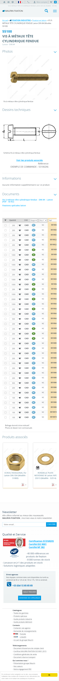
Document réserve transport (24, 657)
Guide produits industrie (23, 619)
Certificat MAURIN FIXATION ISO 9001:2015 (30, 651)
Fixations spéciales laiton (14, 206)
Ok (49, 675)
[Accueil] (4, 2)
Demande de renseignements (25, 631)
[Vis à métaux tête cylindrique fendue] (29, 79)
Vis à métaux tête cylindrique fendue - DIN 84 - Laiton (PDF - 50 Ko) (27, 201)
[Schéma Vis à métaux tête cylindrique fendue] (29, 134)
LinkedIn (23, 637)
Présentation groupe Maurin (24, 663)
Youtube (23, 634)
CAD (27, 225)
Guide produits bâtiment (23, 622)
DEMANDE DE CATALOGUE (29, 598)
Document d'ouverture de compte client (29, 648)
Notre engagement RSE (22, 669)
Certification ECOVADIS (41, 541)
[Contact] (8, 2)
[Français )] (20, 2)
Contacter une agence (22, 628)
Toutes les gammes (21, 613)
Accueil (5, 20)
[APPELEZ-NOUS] (28, 2)
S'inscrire (51, 524)
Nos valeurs (18, 666)
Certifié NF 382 (37, 547)
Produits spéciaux (20, 616)
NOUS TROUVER (29, 592)
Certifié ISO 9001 (38, 544)
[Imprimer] (13, 2)
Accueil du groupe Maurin (23, 640)
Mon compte (42, 2)
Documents (23, 484)
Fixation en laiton (39, 20)
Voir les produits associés (29, 160)
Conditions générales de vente (25, 654)
